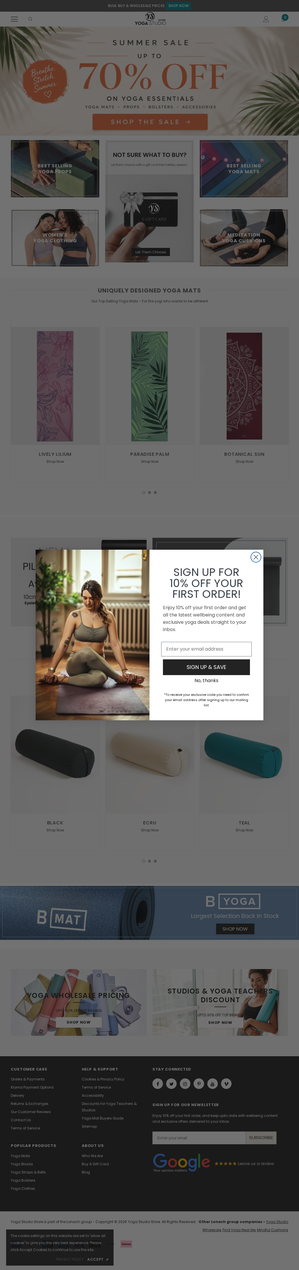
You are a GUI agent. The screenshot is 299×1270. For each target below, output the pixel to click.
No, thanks (206, 680)
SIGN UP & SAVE (206, 667)
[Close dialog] (256, 557)
